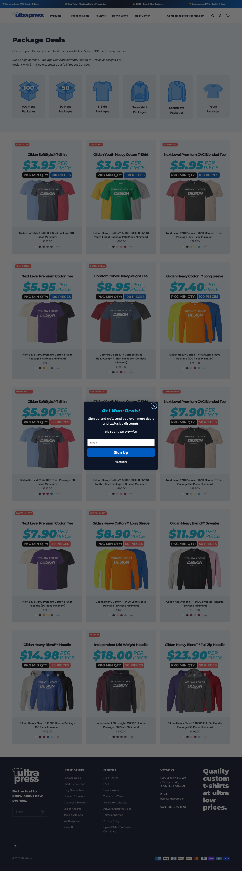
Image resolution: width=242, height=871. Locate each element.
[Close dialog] (154, 406)
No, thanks (121, 462)
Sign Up (121, 452)
